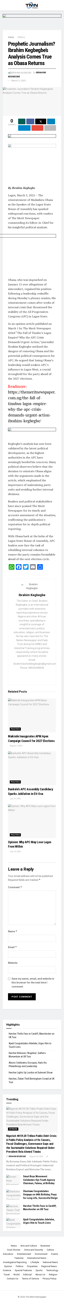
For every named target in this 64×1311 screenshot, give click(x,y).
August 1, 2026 (15, 746)
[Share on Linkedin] (51, 121)
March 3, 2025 (18, 80)
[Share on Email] (37, 128)
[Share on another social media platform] (50, 128)
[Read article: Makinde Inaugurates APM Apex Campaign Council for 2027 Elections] (32, 715)
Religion (53, 1274)
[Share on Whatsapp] (21, 121)
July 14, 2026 (15, 852)
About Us (40, 1274)
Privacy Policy (49, 1278)
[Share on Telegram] (24, 128)
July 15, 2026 (15, 799)
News (14, 1245)
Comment (15, 887)
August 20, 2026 (36, 1156)
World (16, 1274)
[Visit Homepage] (32, 5)
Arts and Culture (28, 1245)
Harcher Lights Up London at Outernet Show (30, 1072)
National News (50, 1262)
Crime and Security (33, 1249)
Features (19, 1258)
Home (11, 37)
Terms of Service (30, 1278)
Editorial (27, 1274)
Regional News (49, 1266)
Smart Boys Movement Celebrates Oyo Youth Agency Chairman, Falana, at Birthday (39, 1180)
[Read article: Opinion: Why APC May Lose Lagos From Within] (32, 821)
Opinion (13, 1129)
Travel (7, 1274)
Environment (41, 1254)
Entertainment (24, 1254)
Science (7, 1270)
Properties (32, 1266)
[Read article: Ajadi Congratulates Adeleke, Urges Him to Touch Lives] (13, 1223)
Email (12, 947)
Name (12, 931)
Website (12, 962)
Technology (52, 1270)
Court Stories (13, 1249)
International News (36, 1258)
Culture (50, 1249)
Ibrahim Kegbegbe (32, 595)
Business (45, 1245)
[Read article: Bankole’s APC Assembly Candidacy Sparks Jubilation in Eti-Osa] (32, 768)
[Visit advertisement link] (32, 22)
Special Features (23, 1270)
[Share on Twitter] (40, 121)
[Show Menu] (4, 5)
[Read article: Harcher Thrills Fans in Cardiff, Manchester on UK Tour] (13, 1209)
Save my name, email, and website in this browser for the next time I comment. (33, 982)
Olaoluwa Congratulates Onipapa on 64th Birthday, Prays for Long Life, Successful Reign (40, 1194)
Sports (39, 1270)
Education (8, 1254)
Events (54, 1254)
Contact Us (12, 1278)
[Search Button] (59, 5)
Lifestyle (34, 1262)
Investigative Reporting (15, 1262)
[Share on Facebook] (30, 121)
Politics (21, 37)
